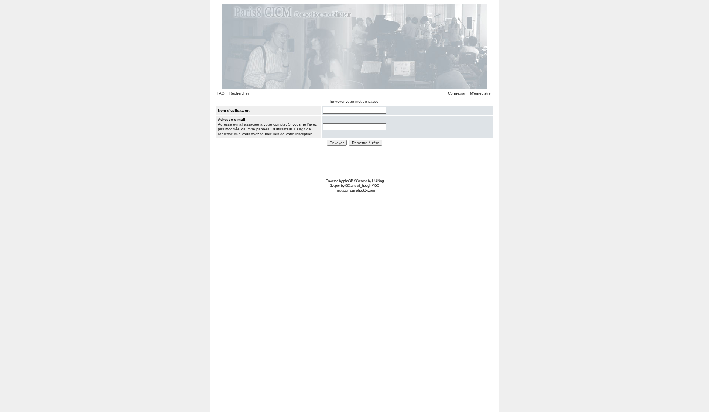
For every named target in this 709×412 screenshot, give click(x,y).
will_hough (364, 185)
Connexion (457, 93)
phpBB (348, 181)
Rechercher (239, 93)
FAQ (221, 93)
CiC (347, 185)
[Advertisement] (354, 159)
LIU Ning (378, 181)
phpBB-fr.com (365, 190)
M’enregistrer (481, 93)
